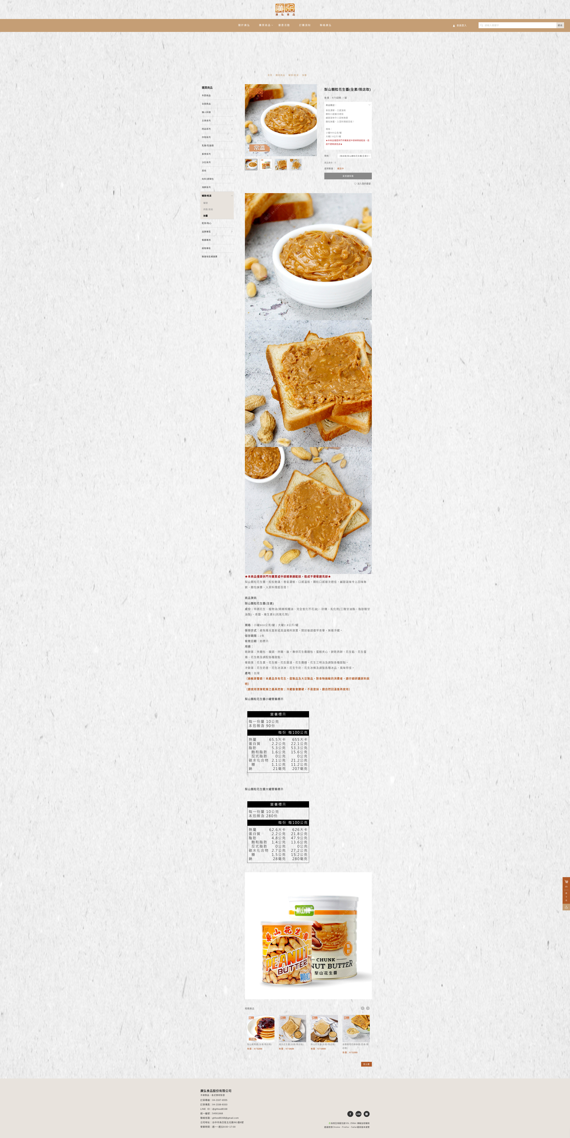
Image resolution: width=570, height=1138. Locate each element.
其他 (204, 170)
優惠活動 (284, 25)
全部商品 (206, 104)
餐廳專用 (206, 240)
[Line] (357, 1114)
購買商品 (265, 25)
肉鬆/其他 (208, 209)
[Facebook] (349, 1114)
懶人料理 (206, 112)
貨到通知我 (348, 176)
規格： (327, 156)
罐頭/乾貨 (293, 75)
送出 (560, 25)
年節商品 (206, 95)
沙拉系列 (206, 162)
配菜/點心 (207, 223)
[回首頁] (285, 9)
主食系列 (206, 120)
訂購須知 (305, 25)
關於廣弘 (244, 25)
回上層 (366, 1064)
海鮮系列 (206, 187)
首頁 (270, 75)
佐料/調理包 (208, 179)
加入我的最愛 (364, 183)
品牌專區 (206, 231)
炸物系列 (206, 137)
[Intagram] (365, 1114)
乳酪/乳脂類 (208, 145)
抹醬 (304, 75)
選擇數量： (329, 168)
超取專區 (206, 248)
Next (368, 1008)
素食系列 (206, 154)
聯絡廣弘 (326, 25)
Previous (362, 1008)
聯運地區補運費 (209, 256)
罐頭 (205, 203)
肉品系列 (206, 129)
